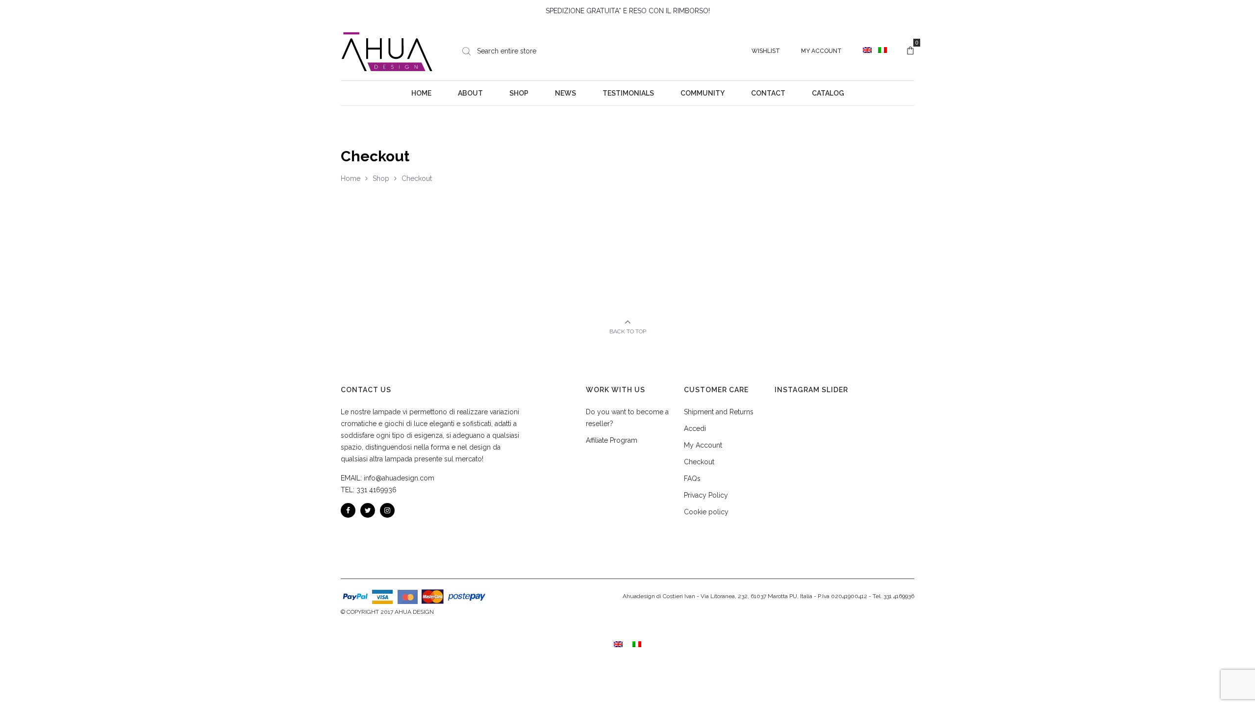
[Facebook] (348, 510)
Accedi (695, 428)
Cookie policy (706, 512)
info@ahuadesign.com (399, 478)
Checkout (699, 462)
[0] (910, 51)
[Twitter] (367, 510)
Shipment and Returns (718, 412)
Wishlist (766, 51)
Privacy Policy (706, 495)
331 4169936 (376, 490)
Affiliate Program (611, 440)
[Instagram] (387, 510)
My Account (821, 51)
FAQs (692, 478)
